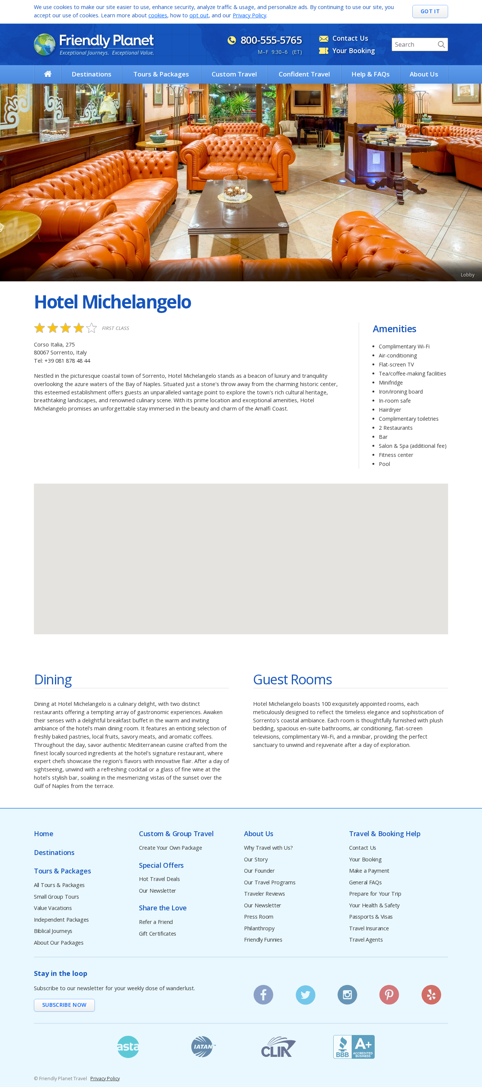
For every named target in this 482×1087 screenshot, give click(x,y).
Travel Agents (366, 940)
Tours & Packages (161, 74)
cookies (157, 15)
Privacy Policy (249, 15)
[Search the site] (441, 44)
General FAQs (365, 882)
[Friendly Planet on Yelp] (431, 992)
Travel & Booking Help (384, 833)
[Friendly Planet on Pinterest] (389, 992)
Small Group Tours (56, 897)
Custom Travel (234, 74)
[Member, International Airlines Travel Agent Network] (203, 1046)
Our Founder (259, 871)
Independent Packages (61, 920)
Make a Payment (369, 871)
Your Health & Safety (374, 905)
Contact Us (362, 848)
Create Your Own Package (170, 848)
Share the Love (163, 908)
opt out (199, 15)
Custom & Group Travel (176, 833)
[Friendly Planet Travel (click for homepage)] (94, 44)
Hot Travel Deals (159, 879)
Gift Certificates (157, 934)
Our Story (255, 860)
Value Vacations (53, 908)
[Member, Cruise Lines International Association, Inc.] (278, 1046)
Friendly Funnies (263, 940)
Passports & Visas (371, 917)
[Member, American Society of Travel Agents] (128, 1046)
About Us (424, 74)
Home (43, 833)
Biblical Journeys (53, 931)
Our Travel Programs (270, 882)
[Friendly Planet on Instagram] (347, 992)
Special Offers (161, 865)
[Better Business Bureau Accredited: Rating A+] (354, 1046)
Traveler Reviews (264, 894)
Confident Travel (304, 74)
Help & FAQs (370, 74)
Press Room (258, 917)
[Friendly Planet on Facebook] (263, 992)
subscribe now (64, 1004)
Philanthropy (259, 928)
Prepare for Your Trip (375, 894)
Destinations (91, 74)
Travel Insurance (369, 928)
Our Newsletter (157, 891)
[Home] (48, 74)
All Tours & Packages (59, 885)
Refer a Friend (156, 922)
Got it (430, 11)
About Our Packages (59, 943)
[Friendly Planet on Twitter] (305, 992)
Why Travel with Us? (268, 848)
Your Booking (365, 860)
